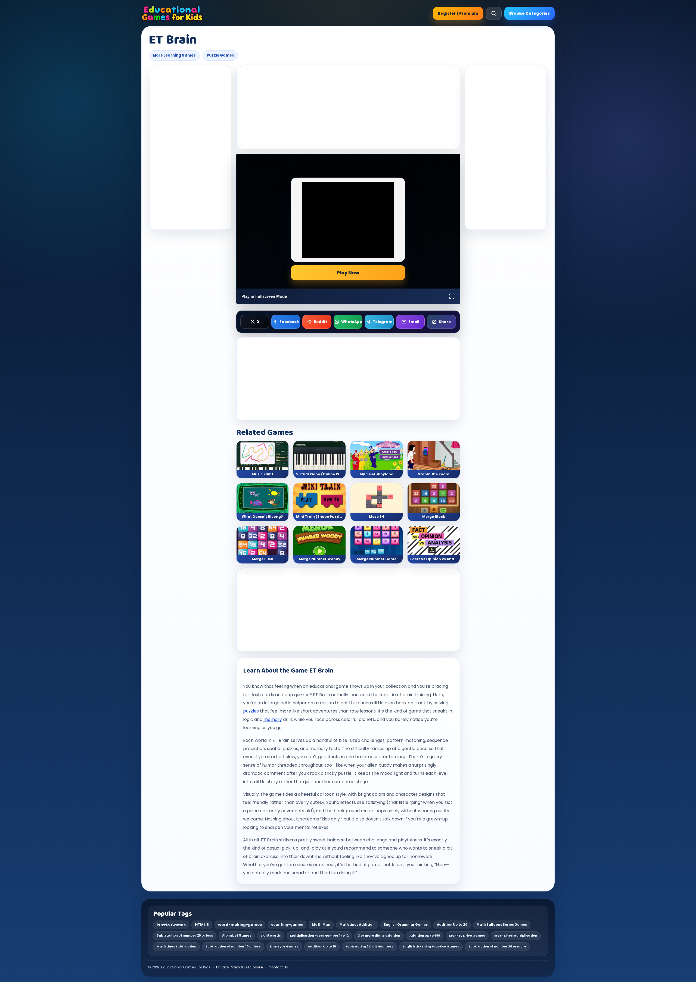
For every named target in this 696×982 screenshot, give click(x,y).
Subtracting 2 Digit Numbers (369, 946)
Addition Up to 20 (452, 924)
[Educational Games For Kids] (172, 13)
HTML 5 (202, 924)
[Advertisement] (190, 148)
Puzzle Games (220, 55)
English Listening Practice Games (431, 946)
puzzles (251, 711)
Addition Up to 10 (322, 946)
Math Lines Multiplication (515, 935)
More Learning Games (174, 55)
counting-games (287, 924)
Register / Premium (458, 13)
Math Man (321, 924)
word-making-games (240, 924)
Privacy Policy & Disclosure (239, 967)
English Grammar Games (406, 924)
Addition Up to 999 (424, 935)
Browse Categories (529, 13)
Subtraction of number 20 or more (497, 946)
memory (272, 719)
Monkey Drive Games (467, 935)
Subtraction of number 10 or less (233, 946)
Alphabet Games (236, 935)
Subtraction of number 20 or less (185, 935)
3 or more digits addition (379, 935)
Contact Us (278, 967)
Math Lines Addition (357, 924)
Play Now (348, 272)
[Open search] (494, 13)
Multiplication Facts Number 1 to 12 (319, 935)
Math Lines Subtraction (176, 946)
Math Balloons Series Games (502, 924)
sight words (270, 935)
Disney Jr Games (284, 946)
